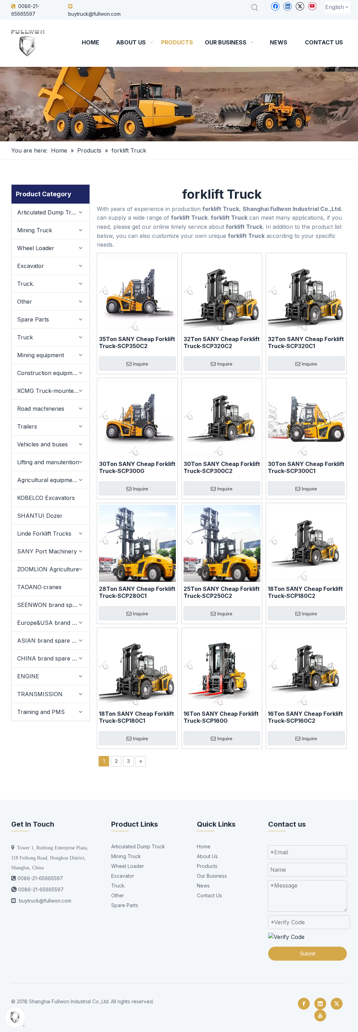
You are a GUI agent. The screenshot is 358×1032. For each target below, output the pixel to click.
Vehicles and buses (42, 444)
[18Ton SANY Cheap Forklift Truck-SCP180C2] (306, 542)
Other (24, 301)
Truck (25, 337)
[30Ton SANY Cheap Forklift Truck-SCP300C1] (306, 417)
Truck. (25, 283)
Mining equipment (40, 355)
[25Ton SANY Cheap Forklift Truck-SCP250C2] (222, 542)
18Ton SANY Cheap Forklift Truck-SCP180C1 (136, 717)
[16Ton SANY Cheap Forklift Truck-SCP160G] (222, 667)
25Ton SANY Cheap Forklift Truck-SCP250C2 (222, 592)
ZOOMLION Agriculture (48, 569)
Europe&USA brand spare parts (53, 622)
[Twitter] (299, 6)
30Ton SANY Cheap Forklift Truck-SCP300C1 (306, 467)
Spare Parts (33, 319)
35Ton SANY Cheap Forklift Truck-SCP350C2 (137, 342)
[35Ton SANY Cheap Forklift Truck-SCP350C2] (137, 292)
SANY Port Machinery (47, 551)
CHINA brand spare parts (51, 658)
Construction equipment (49, 372)
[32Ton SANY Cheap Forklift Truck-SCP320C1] (306, 292)
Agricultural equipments (48, 479)
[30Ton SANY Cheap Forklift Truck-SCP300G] (137, 417)
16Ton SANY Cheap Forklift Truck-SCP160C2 (305, 717)
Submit (307, 953)
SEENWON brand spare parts (53, 604)
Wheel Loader (35, 248)
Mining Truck (34, 230)
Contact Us (209, 895)
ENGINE (28, 676)
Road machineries (40, 408)
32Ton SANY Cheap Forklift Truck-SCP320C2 (222, 342)
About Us (207, 856)
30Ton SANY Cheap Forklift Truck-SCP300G (137, 467)
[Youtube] (312, 6)
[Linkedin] (287, 6)
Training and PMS (41, 711)
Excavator (30, 265)
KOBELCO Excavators (46, 497)
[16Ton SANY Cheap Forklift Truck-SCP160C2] (306, 667)
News (203, 886)
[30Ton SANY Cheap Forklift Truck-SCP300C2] (222, 417)
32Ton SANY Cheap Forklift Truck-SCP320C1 (306, 342)
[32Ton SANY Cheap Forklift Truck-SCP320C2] (222, 292)
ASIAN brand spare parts (51, 640)
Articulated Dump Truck (49, 212)
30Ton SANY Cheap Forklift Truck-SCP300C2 (222, 467)
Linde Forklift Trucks (44, 533)
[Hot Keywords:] (255, 7)
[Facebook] (275, 6)
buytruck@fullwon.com (94, 14)
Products (207, 866)
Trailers (27, 426)
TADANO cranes (39, 587)
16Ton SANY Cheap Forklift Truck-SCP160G (221, 717)
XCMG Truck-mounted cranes (53, 390)
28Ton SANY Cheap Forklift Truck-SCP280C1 (137, 592)
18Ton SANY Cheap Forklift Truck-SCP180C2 (305, 592)
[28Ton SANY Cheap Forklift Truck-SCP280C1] (137, 542)
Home (203, 846)
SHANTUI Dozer (40, 515)
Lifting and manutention (48, 462)
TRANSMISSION (40, 694)
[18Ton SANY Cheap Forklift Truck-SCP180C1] (137, 667)
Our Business (212, 876)
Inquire (140, 364)
